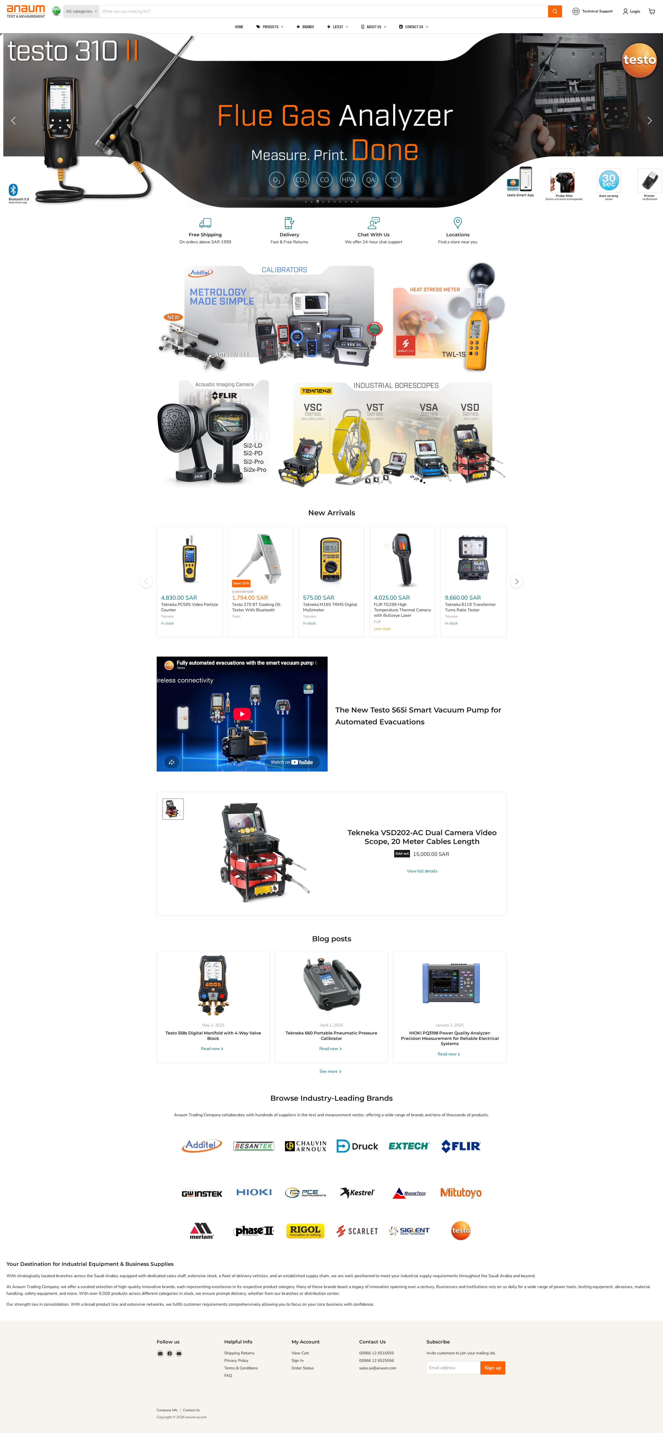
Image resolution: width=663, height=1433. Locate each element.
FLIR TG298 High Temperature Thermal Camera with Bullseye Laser (402, 610)
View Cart (300, 1353)
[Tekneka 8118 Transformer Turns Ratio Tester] (473, 558)
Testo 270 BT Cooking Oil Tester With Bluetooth (256, 607)
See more (329, 1071)
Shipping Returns (239, 1353)
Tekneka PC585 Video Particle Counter (189, 607)
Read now (211, 1049)
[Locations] (458, 231)
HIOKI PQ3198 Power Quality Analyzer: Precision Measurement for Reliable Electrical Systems (450, 1038)
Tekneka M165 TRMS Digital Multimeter (330, 607)
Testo (236, 616)
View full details (422, 871)
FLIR (377, 622)
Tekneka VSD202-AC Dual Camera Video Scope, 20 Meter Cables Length (422, 837)
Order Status (303, 1368)
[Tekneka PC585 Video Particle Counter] (189, 558)
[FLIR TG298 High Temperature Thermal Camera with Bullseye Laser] (402, 558)
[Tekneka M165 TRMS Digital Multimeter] (331, 558)
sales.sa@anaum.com (377, 1368)
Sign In (298, 1360)
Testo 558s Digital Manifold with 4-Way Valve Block (213, 1036)
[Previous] (146, 581)
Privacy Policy (236, 1360)
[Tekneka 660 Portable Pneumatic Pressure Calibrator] (331, 984)
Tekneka (167, 616)
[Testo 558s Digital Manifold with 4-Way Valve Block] (213, 984)
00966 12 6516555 (376, 1353)
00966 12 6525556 (376, 1360)
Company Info (167, 1410)
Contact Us (191, 1410)
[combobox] (323, 11)
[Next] (516, 581)
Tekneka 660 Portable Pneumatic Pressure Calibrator (331, 1036)
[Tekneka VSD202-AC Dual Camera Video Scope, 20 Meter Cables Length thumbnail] (173, 809)
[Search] (555, 11)
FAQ (228, 1375)
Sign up (493, 1368)
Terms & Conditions (241, 1368)
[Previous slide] (14, 120)
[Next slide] (649, 120)
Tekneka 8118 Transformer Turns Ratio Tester (470, 607)
